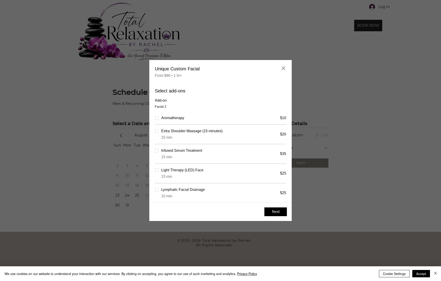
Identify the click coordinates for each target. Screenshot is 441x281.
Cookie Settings (394, 273)
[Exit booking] (283, 68)
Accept (421, 273)
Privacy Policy (247, 273)
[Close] (435, 273)
